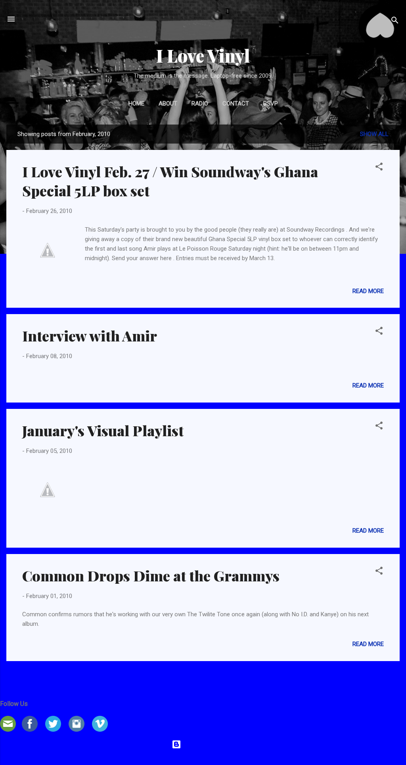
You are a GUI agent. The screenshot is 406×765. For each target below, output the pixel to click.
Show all (374, 134)
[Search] (395, 22)
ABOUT (168, 103)
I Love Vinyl (203, 55)
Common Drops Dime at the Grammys (151, 575)
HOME (136, 103)
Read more (368, 291)
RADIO (200, 103)
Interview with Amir (89, 335)
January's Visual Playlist (103, 430)
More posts (203, 676)
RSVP (270, 103)
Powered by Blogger (208, 744)
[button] (379, 168)
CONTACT (235, 103)
